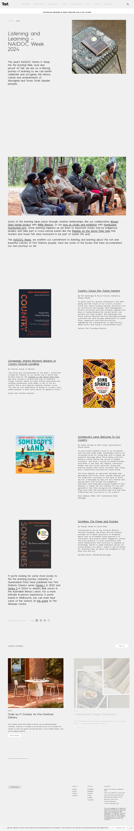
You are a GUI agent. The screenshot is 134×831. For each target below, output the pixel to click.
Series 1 (40, 585)
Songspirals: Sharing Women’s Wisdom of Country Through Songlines (32, 362)
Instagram (90, 789)
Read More (14, 735)
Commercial (53, 4)
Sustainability (76, 4)
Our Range (25, 4)
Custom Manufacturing (111, 803)
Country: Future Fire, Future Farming (99, 290)
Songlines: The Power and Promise (98, 521)
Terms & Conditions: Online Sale (114, 793)
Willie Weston (45, 224)
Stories (64, 4)
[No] (131, 828)
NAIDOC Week (22, 239)
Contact (97, 4)
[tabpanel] (67, 11)
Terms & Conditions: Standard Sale (113, 790)
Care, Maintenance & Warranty (114, 795)
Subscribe (109, 4)
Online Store (39, 4)
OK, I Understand (118, 828)
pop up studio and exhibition (80, 224)
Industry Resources (110, 801)
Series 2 (12, 588)
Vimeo (89, 795)
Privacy (74, 791)
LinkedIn (90, 797)
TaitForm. (75, 795)
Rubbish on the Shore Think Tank (91, 230)
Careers (74, 789)
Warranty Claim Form (111, 799)
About (88, 4)
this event (42, 600)
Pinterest (90, 793)
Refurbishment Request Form (113, 797)
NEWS (18, 21)
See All (122, 646)
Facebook (90, 791)
